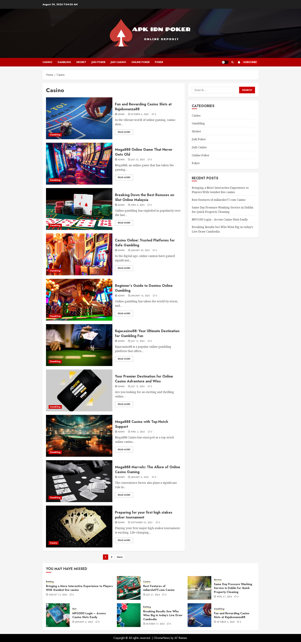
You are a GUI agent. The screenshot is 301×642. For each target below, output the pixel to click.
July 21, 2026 (153, 595)
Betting (50, 581)
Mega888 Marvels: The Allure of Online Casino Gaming (147, 470)
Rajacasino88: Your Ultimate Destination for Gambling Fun (147, 333)
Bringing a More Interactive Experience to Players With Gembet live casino (220, 190)
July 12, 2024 (138, 341)
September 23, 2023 (141, 522)
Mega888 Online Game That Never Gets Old (143, 152)
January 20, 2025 (140, 250)
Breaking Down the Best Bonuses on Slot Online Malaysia (144, 197)
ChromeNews (162, 638)
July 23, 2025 (138, 159)
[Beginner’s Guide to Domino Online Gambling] (79, 300)
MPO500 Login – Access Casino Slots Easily (220, 219)
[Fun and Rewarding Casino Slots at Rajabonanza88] (79, 118)
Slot (74, 608)
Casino (47, 62)
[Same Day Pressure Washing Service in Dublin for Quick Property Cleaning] (199, 588)
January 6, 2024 (140, 477)
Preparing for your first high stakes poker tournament (143, 515)
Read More (124, 132)
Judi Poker (98, 62)
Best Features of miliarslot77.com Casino (218, 200)
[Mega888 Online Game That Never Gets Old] (79, 164)
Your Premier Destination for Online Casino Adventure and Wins (144, 379)
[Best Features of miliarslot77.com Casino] (129, 588)
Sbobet (81, 62)
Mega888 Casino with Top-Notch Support (141, 424)
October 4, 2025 (139, 114)
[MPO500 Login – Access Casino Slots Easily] (58, 615)
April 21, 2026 (224, 596)
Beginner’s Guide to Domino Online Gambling (144, 288)
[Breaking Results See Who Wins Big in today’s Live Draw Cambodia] (129, 615)
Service (218, 579)
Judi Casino (118, 62)
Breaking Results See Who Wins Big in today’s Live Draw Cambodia (162, 615)
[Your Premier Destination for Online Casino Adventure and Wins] (79, 390)
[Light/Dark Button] (225, 62)
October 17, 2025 (155, 624)
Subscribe (250, 62)
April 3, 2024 (138, 432)
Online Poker (140, 62)
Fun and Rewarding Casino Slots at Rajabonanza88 (143, 107)
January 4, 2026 (84, 622)
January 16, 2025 (140, 295)
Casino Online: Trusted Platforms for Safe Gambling (145, 243)
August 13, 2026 (58, 595)
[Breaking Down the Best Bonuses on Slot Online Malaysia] (79, 209)
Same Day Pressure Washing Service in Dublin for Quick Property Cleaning (233, 588)
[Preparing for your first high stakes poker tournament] (79, 526)
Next (120, 557)
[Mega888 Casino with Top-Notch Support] (79, 436)
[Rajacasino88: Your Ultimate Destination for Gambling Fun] (79, 345)
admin (121, 114)
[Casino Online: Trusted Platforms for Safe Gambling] (79, 254)
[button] (232, 62)
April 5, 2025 (137, 205)
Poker (159, 62)
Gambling (64, 62)
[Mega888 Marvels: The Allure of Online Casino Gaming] (79, 481)
